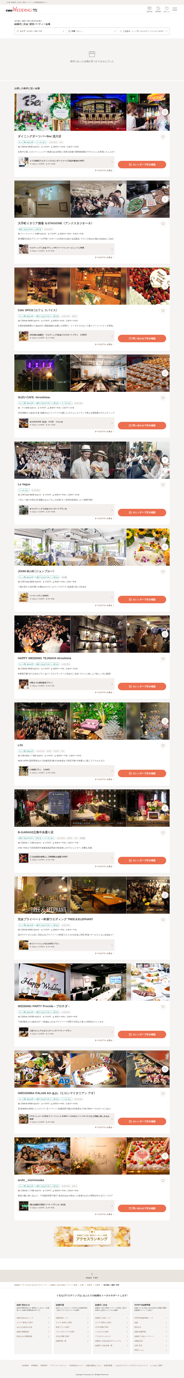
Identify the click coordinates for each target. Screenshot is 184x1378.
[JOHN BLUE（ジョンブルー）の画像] (92, 547)
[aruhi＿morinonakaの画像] (92, 1156)
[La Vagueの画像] (92, 460)
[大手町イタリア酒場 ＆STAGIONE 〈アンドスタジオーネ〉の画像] (92, 199)
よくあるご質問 (156, 1365)
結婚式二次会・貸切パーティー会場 (63, 1285)
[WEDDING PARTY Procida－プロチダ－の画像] (92, 982)
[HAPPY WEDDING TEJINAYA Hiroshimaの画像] (92, 634)
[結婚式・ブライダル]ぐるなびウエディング (30, 1285)
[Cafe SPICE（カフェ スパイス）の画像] (92, 286)
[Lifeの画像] (92, 721)
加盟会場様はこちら (93, 1365)
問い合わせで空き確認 (144, 338)
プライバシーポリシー (58, 1365)
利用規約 (34, 1365)
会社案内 (25, 1365)
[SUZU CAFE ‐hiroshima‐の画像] (92, 373)
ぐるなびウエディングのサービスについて (131, 1365)
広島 (82, 1285)
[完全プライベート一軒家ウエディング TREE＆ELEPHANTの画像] (92, 895)
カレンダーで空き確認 (144, 164)
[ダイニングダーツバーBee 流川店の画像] (92, 112)
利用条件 (44, 1365)
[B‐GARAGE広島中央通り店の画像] (92, 808)
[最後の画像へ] (165, 112)
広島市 (89, 1285)
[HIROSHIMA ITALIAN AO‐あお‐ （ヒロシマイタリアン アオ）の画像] (92, 1069)
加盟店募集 (108, 1365)
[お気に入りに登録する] (163, 137)
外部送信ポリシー (76, 1365)
